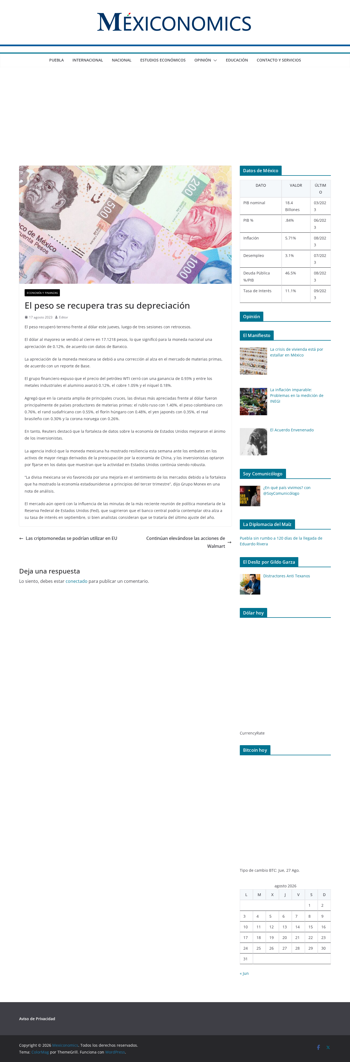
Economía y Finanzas (42, 293)
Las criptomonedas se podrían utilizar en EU (71, 538)
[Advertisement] (175, 124)
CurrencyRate (252, 733)
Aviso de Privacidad (37, 1018)
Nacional (122, 60)
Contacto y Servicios (279, 60)
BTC (272, 870)
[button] (214, 60)
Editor (63, 317)
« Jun (244, 973)
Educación (237, 60)
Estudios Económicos (163, 60)
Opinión (202, 60)
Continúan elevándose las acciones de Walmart (185, 542)
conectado (77, 581)
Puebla (56, 60)
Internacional (87, 60)
